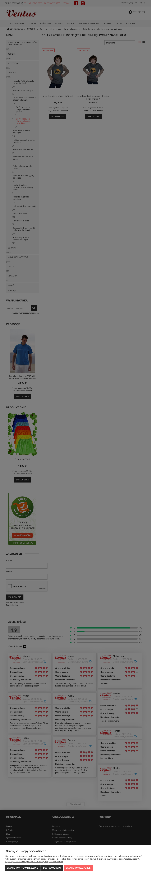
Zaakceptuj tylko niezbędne (22, 868)
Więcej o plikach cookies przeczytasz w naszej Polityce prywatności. (34, 861)
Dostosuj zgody (52, 868)
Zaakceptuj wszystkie (78, 868)
